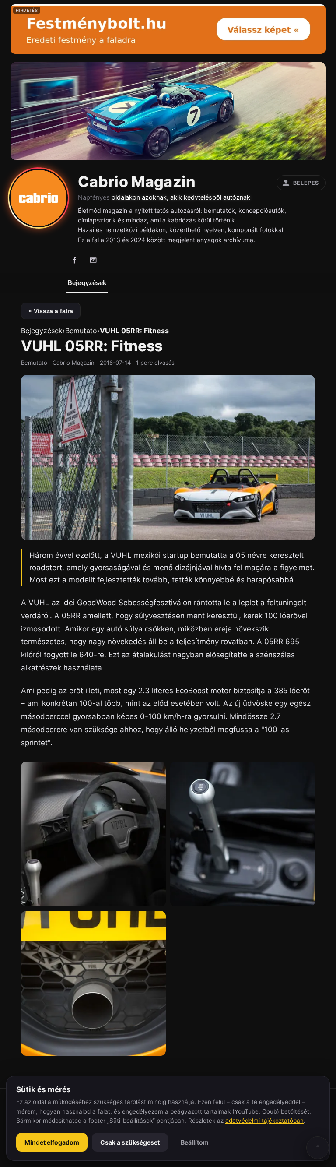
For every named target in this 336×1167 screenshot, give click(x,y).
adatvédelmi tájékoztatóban (264, 1120)
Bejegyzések (87, 282)
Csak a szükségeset (130, 1142)
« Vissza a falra (50, 310)
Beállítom (195, 1142)
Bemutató (81, 330)
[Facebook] (74, 260)
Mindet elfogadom (51, 1142)
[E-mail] (93, 260)
